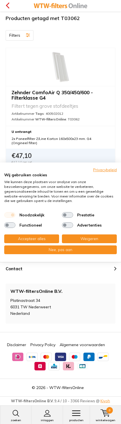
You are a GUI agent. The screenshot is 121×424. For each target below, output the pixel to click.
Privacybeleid (105, 169)
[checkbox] (9, 215)
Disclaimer (16, 344)
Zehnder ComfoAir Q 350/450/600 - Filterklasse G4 (52, 95)
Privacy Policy (42, 344)
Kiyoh (105, 401)
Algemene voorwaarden (82, 344)
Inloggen (47, 420)
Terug (7, 5)
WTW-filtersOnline (66, 387)
